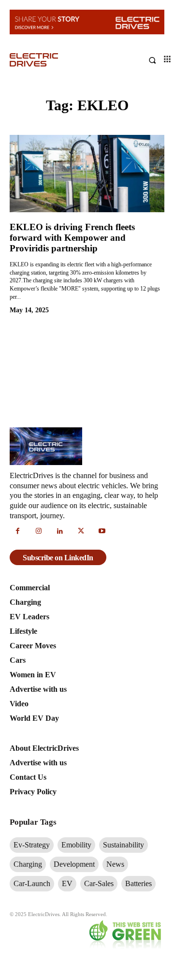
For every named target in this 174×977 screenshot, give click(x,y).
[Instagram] (39, 532)
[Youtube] (102, 532)
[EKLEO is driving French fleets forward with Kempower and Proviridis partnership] (87, 173)
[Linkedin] (60, 532)
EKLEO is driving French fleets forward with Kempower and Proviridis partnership (72, 237)
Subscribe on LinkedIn (58, 558)
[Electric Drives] (48, 60)
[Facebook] (18, 532)
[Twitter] (81, 532)
